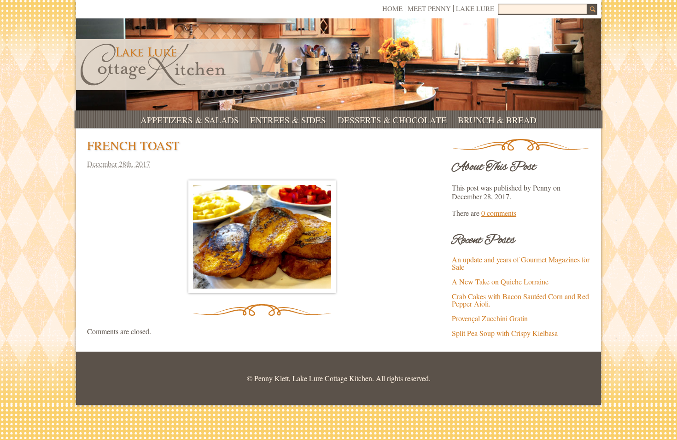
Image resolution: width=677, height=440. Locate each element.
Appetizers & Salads (189, 120)
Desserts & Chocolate (392, 120)
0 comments (498, 213)
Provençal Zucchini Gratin (490, 318)
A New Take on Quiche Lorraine (500, 281)
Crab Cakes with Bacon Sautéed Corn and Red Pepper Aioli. (520, 299)
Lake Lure (475, 8)
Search (592, 9)
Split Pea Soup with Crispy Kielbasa (505, 333)
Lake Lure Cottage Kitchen (153, 65)
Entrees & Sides (288, 120)
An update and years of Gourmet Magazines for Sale (520, 263)
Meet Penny (429, 8)
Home (392, 8)
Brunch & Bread (497, 120)
